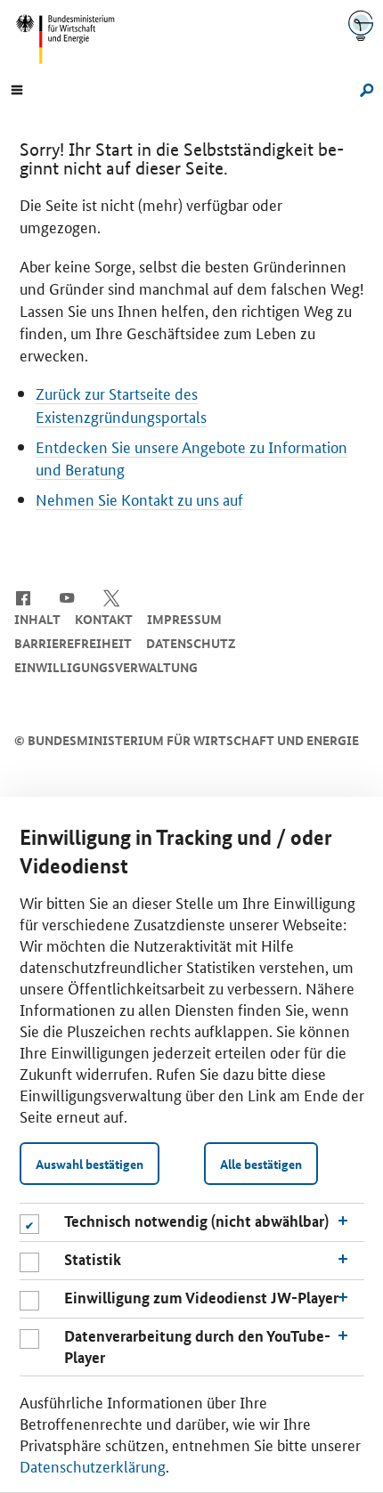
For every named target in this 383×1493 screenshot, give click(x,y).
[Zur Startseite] (360, 25)
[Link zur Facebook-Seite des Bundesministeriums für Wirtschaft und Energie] (22, 596)
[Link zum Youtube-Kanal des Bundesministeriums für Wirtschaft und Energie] (67, 596)
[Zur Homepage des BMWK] (72, 39)
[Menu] (17, 88)
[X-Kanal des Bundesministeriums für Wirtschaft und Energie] (111, 596)
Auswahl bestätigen (89, 1163)
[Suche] (363, 88)
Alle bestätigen (261, 1163)
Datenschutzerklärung (93, 1465)
